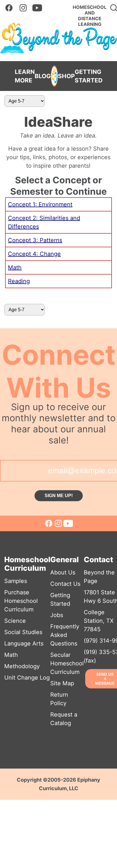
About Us (62, 572)
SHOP (66, 76)
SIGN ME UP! (59, 495)
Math (15, 267)
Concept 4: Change (34, 253)
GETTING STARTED (89, 76)
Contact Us (65, 583)
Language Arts (23, 643)
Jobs (56, 615)
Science (15, 620)
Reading (19, 281)
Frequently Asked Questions (64, 635)
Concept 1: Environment (40, 204)
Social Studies (23, 632)
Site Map (62, 683)
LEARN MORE (25, 76)
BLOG (43, 76)
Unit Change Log (27, 677)
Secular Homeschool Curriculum (67, 663)
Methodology (22, 666)
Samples (15, 581)
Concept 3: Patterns (35, 240)
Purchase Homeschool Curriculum (21, 601)
